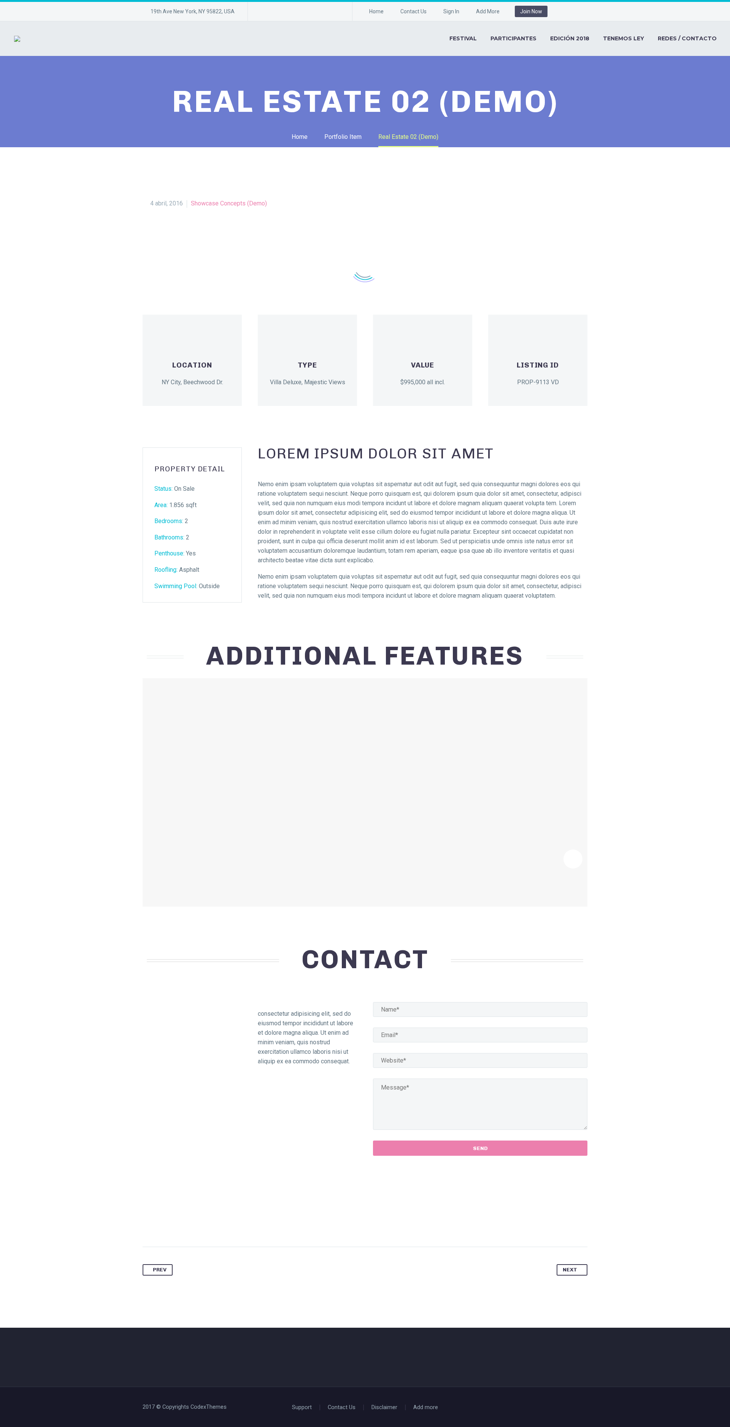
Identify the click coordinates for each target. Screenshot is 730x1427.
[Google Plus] (322, 11)
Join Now (531, 11)
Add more (425, 1407)
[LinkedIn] (276, 11)
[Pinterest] (310, 11)
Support (302, 1407)
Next (570, 1269)
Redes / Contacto (687, 38)
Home (376, 11)
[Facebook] (265, 11)
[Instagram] (299, 11)
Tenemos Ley (623, 38)
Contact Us (413, 11)
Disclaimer (384, 1407)
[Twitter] (288, 11)
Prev (160, 1269)
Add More (488, 11)
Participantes (513, 38)
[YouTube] (333, 11)
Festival (463, 38)
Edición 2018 (569, 38)
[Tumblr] (206, 1222)
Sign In (451, 11)
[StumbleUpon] (235, 1222)
